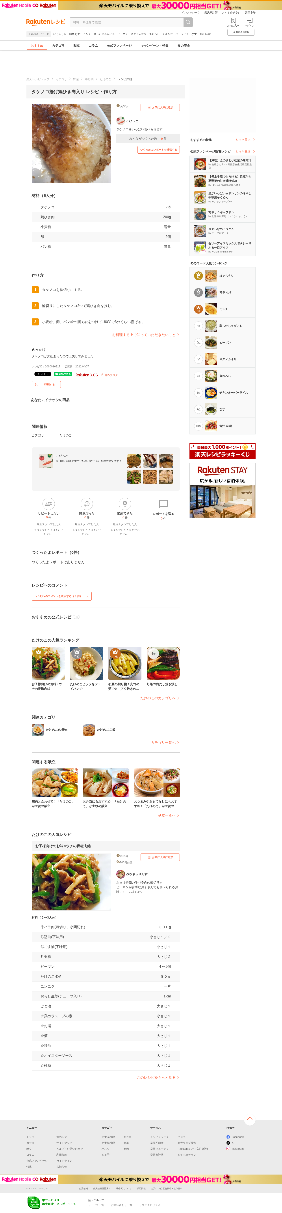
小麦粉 (46, 227)
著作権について (124, 1188)
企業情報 (83, 1188)
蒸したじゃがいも (104, 34)
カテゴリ (58, 45)
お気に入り (233, 25)
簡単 (126, 1142)
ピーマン (122, 34)
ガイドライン (64, 1160)
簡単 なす (74, 34)
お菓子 (105, 1154)
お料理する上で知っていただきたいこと (144, 335)
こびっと (62, 456)
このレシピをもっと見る (156, 1077)
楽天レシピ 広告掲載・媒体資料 (166, 1188)
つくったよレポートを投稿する (158, 149)
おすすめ (37, 45)
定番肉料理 (108, 1137)
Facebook (238, 1137)
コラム (93, 45)
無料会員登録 (242, 32)
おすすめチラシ (231, 12)
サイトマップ (64, 1142)
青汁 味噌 (205, 34)
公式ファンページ (119, 45)
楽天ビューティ (159, 1148)
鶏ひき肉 (48, 217)
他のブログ (111, 375)
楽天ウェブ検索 (187, 1142)
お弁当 (128, 1137)
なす (194, 34)
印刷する (49, 384)
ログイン (249, 25)
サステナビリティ (149, 1205)
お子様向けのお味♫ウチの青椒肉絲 (63, 846)
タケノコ (48, 207)
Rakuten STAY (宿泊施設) (193, 1148)
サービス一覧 (96, 1205)
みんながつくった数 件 (148, 138)
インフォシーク (191, 12)
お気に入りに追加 (162, 107)
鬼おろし (154, 34)
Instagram (238, 1148)
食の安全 (184, 45)
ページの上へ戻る (250, 1120)
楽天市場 (250, 12)
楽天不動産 (156, 1142)
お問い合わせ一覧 (121, 1205)
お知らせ (61, 1166)
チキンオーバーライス (175, 34)
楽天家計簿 (211, 12)
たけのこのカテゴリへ (158, 698)
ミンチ (87, 34)
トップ (30, 1137)
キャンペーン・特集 (155, 45)
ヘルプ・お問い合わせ (69, 1148)
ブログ (182, 1137)
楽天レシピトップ (37, 79)
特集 (29, 1166)
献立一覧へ (167, 815)
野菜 (76, 79)
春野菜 (89, 79)
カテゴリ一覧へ (163, 743)
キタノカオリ (139, 34)
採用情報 (141, 1188)
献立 (77, 45)
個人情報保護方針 (102, 1188)
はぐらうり (60, 34)
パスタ (105, 1148)
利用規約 (61, 1154)
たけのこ (105, 79)
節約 (126, 1148)
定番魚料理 (108, 1142)
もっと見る (243, 139)
